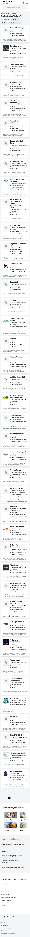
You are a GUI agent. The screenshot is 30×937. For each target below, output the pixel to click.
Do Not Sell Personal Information (7, 928)
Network (5, 3)
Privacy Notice (4, 922)
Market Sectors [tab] (16, 884)
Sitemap (3, 930)
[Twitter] (7, 917)
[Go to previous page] (4, 798)
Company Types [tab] (6, 884)
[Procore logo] (7, 2)
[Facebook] (4, 917)
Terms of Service (4, 925)
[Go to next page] (26, 798)
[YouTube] (13, 917)
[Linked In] (1, 917)
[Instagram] (10, 917)
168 (23, 798)
